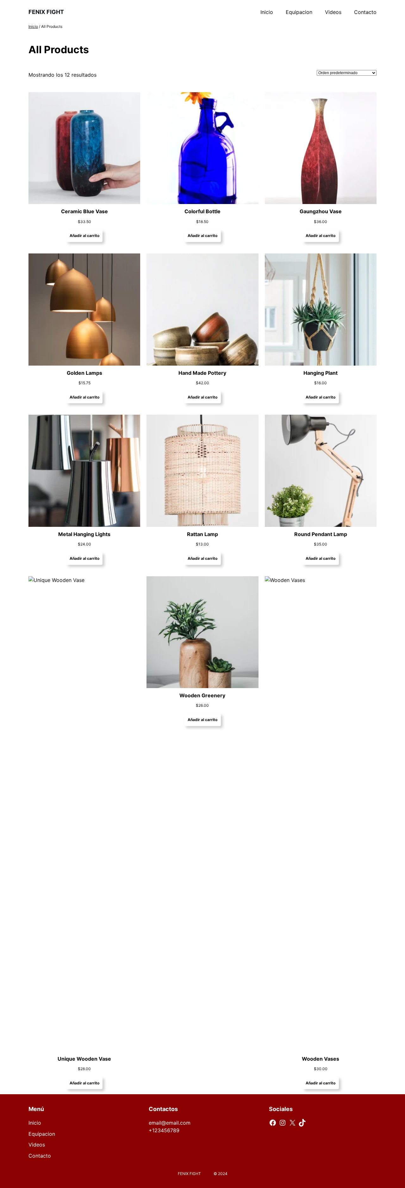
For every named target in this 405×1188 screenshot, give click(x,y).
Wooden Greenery (202, 695)
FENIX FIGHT (46, 12)
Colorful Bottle (202, 211)
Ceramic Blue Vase (84, 211)
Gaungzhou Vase (321, 211)
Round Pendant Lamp (320, 534)
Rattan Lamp (202, 534)
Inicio (33, 26)
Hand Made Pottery (202, 373)
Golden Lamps (84, 373)
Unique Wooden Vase (84, 1059)
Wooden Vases (320, 1059)
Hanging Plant (320, 373)
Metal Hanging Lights (84, 534)
